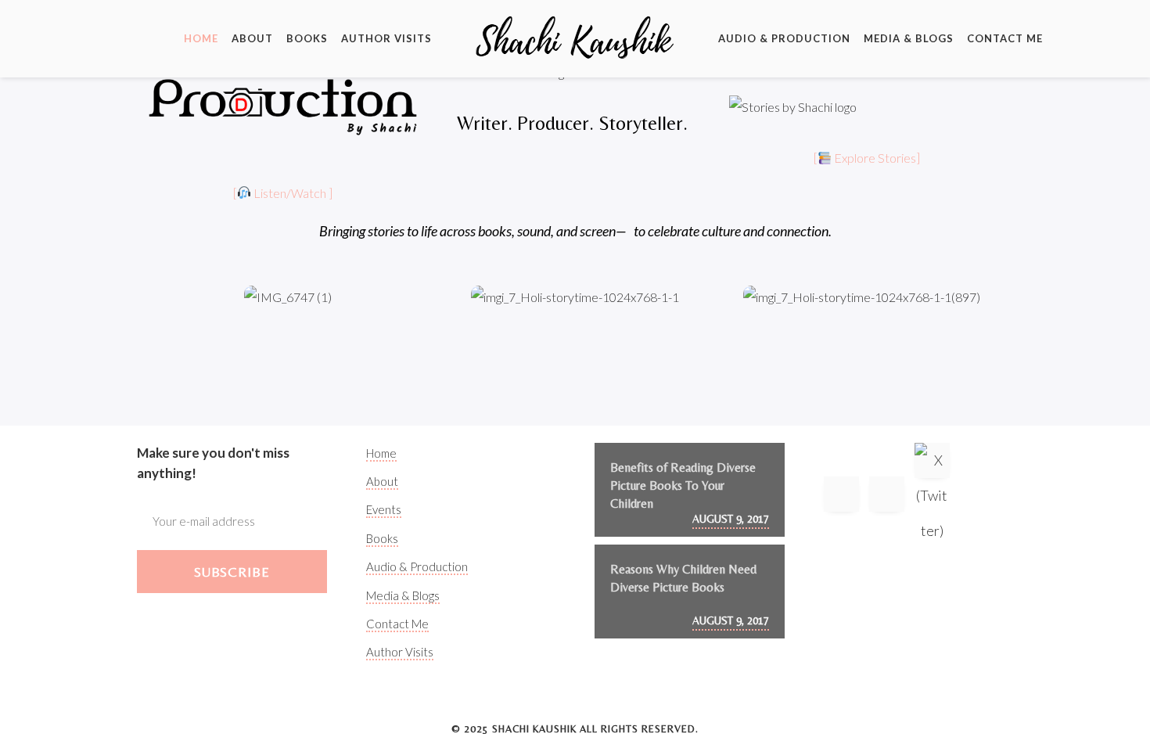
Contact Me (1005, 38)
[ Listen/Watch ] (282, 192)
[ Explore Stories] (867, 157)
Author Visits (386, 38)
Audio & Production (784, 38)
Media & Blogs (909, 38)
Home (201, 38)
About (252, 38)
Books (307, 38)
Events (383, 509)
